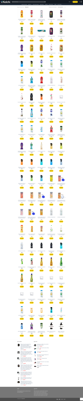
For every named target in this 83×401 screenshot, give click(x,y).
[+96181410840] (71, 2)
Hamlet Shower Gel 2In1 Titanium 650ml (32, 102)
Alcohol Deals (59, 4)
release (39, 395)
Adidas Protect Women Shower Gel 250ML (61, 316)
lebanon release (38, 393)
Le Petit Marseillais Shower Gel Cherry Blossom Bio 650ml (22, 217)
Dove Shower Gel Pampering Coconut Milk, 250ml (61, 234)
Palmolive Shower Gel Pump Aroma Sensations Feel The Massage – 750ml (31, 86)
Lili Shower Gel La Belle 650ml (51, 85)
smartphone (42, 395)
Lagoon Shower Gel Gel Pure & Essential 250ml (41, 299)
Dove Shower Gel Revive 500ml (51, 53)
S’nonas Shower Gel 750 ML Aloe (41, 69)
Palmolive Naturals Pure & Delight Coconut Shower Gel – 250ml (41, 332)
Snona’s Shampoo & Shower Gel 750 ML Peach (21, 299)
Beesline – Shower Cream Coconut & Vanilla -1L (61, 332)
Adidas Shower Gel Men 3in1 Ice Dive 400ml (41, 168)
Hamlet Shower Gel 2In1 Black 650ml (41, 251)
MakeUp (46, 4)
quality (36, 395)
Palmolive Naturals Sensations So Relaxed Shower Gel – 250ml (22, 151)
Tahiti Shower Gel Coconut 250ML (61, 36)
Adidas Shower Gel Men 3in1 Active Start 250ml (31, 184)
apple (34, 391)
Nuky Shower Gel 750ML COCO (61, 102)
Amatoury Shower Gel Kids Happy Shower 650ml (21, 234)
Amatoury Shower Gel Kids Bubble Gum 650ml (41, 234)
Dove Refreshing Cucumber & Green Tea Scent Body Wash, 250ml (51, 235)
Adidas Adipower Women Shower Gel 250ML (31, 316)
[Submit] (45, 2)
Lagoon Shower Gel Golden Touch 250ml (21, 316)
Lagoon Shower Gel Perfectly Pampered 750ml (51, 69)
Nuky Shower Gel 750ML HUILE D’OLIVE (22, 283)
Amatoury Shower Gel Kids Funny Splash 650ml (31, 234)
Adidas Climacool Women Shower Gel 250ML (41, 135)
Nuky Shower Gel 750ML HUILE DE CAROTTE (22, 118)
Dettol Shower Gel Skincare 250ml (51, 102)
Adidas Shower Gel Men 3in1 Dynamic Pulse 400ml (61, 168)
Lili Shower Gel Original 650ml (51, 217)
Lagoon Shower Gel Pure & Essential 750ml (61, 118)
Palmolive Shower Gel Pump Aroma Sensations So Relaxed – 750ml (32, 332)
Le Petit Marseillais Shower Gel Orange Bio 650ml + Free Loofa (61, 200)
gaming (38, 392)
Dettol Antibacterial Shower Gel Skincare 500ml (32, 267)
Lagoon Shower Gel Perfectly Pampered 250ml (31, 135)
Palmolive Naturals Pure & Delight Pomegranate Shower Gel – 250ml (61, 135)
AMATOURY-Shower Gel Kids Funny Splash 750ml (31, 36)
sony (44, 395)
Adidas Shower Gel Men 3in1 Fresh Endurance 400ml (51, 168)
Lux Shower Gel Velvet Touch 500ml (41, 151)
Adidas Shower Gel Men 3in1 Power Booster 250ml (31, 168)
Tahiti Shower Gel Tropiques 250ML (51, 20)
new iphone (42, 393)
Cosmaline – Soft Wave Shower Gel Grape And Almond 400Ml (61, 20)
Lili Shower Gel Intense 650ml (61, 217)
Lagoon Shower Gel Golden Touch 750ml (21, 85)
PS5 (34, 395)
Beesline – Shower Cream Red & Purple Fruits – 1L (51, 332)
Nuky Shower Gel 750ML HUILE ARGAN (32, 118)
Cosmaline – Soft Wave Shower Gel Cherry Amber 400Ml (32, 20)
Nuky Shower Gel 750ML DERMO (51, 267)
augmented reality (42, 391)
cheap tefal (46, 391)
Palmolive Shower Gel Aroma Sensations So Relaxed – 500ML (22, 53)
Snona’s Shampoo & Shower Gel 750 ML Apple (31, 299)
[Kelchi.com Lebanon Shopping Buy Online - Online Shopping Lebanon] (5, 1)
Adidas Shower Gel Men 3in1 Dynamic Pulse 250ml (21, 184)
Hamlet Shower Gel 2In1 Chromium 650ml (51, 251)
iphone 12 (40, 392)
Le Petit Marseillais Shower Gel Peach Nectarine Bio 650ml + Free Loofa (61, 184)
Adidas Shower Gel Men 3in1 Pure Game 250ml (31, 69)
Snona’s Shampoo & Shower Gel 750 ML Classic (61, 283)
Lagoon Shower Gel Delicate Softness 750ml (61, 69)
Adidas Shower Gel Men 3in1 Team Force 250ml (41, 102)
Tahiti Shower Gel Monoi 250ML (41, 53)
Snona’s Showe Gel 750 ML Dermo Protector (41, 283)
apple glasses (37, 391)
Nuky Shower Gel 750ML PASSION (32, 283)
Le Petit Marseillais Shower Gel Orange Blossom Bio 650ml (51, 200)
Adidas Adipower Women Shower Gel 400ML (41, 316)
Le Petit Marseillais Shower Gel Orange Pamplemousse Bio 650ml (32, 201)
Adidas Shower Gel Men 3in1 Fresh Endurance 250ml (21, 69)
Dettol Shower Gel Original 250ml (21, 267)
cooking (35, 392)
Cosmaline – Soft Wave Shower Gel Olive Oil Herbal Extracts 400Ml (22, 37)
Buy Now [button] (21, 23)
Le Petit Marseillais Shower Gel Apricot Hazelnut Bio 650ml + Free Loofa (32, 218)
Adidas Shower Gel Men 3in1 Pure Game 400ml (61, 151)
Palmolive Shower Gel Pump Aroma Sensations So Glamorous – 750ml (51, 135)
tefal (46, 395)
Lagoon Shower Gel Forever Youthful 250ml (51, 299)
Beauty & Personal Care (20, 7)
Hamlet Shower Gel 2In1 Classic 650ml (32, 251)
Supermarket (42, 4)
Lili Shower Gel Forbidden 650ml (61, 85)
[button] (75, 2)
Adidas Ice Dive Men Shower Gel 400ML (51, 316)
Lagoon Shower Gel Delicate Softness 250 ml (61, 299)
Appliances (29, 4)
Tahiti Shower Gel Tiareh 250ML (61, 53)
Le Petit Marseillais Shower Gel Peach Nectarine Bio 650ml (22, 200)
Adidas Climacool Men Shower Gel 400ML (22, 332)
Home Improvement (36, 4)
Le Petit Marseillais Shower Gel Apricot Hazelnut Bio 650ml (41, 217)
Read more (51, 335)
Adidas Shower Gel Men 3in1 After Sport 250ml (41, 184)
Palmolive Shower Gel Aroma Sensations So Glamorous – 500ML (41, 86)
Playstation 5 (46, 393)
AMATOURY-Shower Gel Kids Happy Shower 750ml (22, 20)
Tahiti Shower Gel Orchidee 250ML (51, 36)
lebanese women (44, 392)
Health (55, 4)
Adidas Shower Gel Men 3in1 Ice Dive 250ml (61, 251)
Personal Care (51, 4)
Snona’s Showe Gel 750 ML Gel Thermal (51, 283)
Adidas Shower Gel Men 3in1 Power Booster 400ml (21, 168)
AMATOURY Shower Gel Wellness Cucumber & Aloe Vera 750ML (41, 20)
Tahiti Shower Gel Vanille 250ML (31, 53)
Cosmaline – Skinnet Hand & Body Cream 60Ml (41, 36)
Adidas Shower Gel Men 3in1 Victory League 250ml (51, 151)
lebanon (35, 393)
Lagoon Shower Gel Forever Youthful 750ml (21, 135)
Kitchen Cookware (24, 4)
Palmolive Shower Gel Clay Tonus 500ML (31, 151)
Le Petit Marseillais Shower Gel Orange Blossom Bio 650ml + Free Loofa (41, 201)
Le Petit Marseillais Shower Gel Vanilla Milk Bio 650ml (51, 184)
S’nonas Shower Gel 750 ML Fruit (41, 118)
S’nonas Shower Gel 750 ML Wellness (51, 118)
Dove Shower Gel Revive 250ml (22, 102)
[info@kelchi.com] (69, 2)
